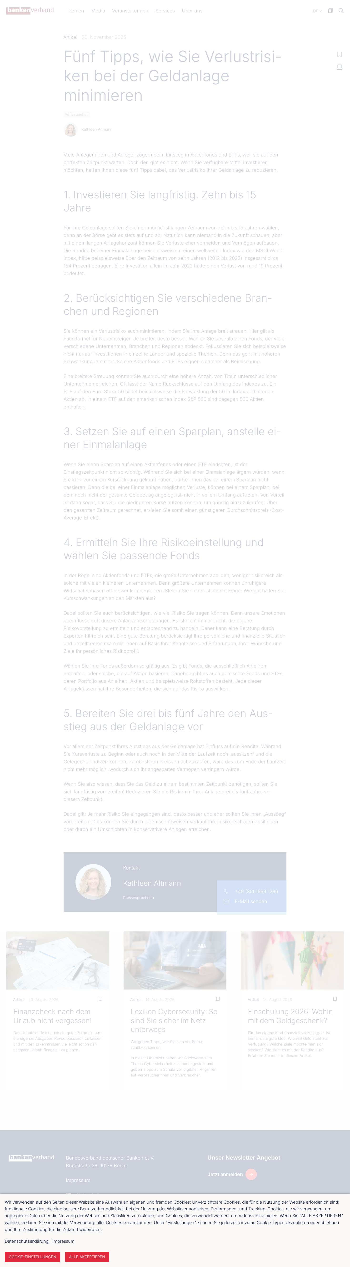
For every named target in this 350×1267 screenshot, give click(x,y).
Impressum (63, 1241)
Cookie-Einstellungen (32, 1256)
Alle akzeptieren (87, 1256)
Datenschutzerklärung (27, 1241)
